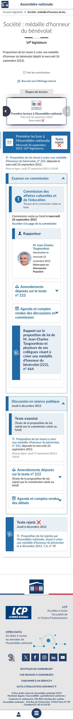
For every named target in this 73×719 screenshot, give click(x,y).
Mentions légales (16, 696)
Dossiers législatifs (13, 12)
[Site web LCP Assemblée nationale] (36, 612)
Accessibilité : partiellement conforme (45, 696)
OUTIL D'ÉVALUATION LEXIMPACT (36, 687)
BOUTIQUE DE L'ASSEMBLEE (35, 669)
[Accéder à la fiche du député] (36, 258)
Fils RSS (39, 699)
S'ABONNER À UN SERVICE (35, 681)
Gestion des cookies (54, 699)
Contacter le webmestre (21, 699)
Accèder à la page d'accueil (5, 4)
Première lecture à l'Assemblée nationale (36, 111)
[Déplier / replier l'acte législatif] (36, 178)
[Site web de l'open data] (36, 637)
